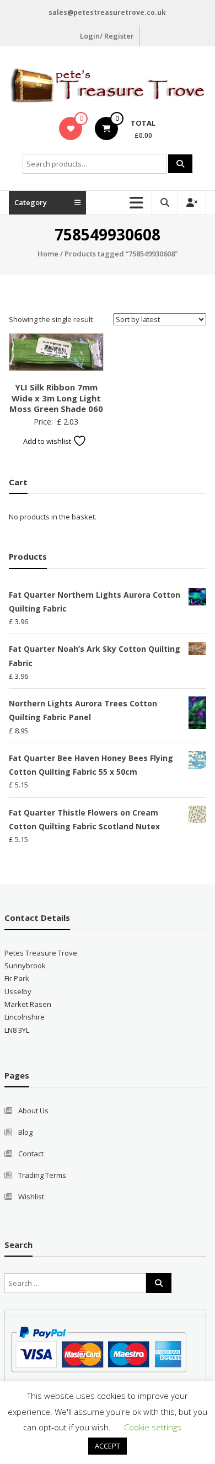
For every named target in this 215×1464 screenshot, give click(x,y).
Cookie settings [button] (152, 1427)
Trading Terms (42, 1175)
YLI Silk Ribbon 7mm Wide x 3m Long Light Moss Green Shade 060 (56, 398)
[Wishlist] (70, 128)
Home (47, 254)
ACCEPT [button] (107, 1446)
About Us (33, 1111)
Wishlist (31, 1197)
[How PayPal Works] (98, 1348)
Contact (31, 1154)
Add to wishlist (48, 441)
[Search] (180, 163)
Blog (25, 1132)
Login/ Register (107, 36)
